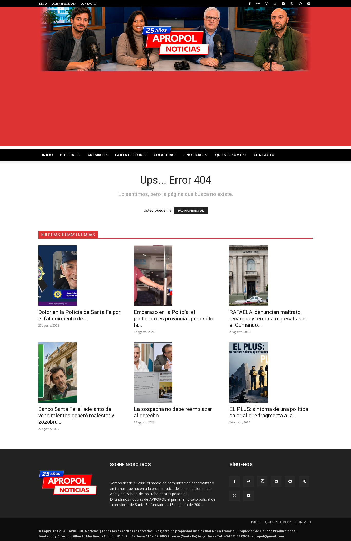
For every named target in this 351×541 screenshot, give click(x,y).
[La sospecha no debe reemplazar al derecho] (175, 372)
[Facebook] (249, 3)
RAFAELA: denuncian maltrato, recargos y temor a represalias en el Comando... (268, 318)
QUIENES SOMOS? (64, 3)
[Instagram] (266, 3)
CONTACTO (88, 3)
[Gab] (258, 3)
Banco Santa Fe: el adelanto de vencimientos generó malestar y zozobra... (76, 415)
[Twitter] (292, 3)
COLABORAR (165, 154)
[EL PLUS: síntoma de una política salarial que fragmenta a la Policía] (271, 372)
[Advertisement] (175, 110)
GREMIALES (98, 154)
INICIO (42, 3)
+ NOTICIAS (193, 154)
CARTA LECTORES (130, 154)
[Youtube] (309, 3)
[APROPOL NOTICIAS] (175, 39)
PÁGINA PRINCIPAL (191, 210)
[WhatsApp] (300, 3)
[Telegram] (283, 3)
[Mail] (275, 3)
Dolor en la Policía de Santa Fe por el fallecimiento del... (79, 315)
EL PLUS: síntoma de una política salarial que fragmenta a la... (268, 412)
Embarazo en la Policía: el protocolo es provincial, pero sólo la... (173, 318)
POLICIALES (70, 154)
